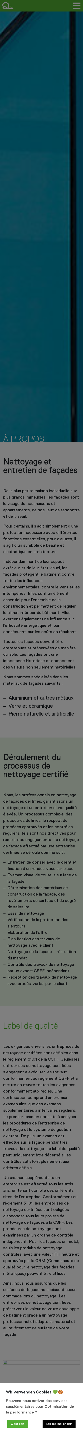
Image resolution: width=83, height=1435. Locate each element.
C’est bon (17, 1423)
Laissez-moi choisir (59, 1423)
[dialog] (41, 1409)
